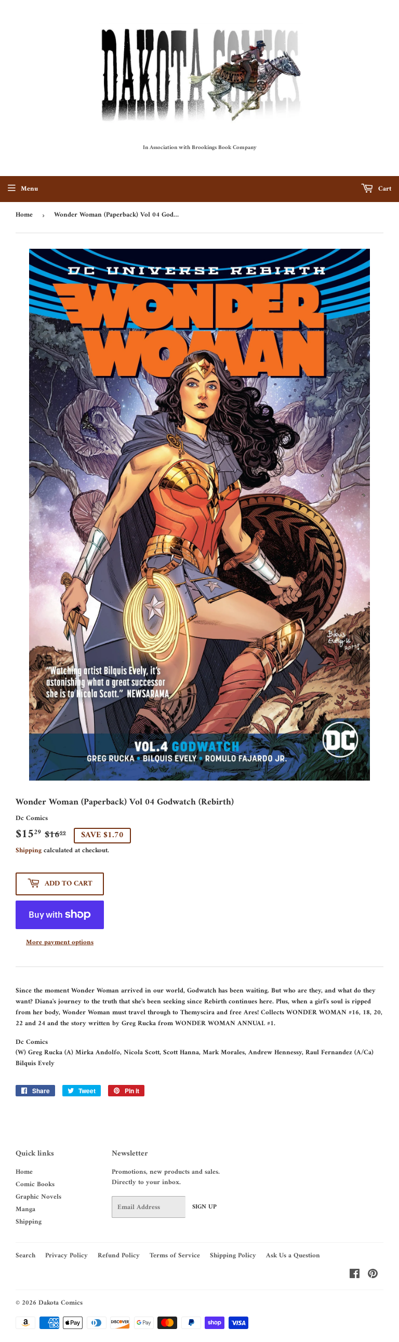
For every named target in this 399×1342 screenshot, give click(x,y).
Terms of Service (175, 1256)
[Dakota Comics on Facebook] (354, 1276)
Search (25, 1256)
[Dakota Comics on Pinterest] (372, 1276)
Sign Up (204, 1207)
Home (24, 215)
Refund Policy (119, 1256)
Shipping (29, 850)
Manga (25, 1209)
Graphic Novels (38, 1197)
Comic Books (35, 1184)
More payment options (60, 942)
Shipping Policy (233, 1256)
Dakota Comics (60, 1303)
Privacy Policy (66, 1256)
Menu (29, 189)
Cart (383, 189)
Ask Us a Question (293, 1256)
